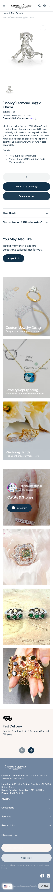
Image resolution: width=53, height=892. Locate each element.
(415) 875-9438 (16, 793)
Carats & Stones (19, 886)
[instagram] (48, 876)
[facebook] (42, 876)
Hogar (5, 13)
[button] (4, 5)
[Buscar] (39, 5)
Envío (5, 115)
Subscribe (26, 857)
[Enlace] (26, 306)
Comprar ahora (26, 196)
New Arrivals (17, 13)
